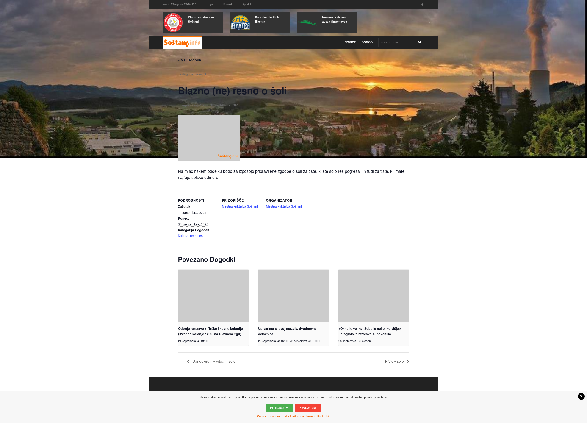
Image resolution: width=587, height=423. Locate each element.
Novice (350, 42)
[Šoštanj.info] (182, 42)
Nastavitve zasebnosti (300, 416)
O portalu (247, 4)
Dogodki (369, 42)
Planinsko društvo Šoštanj (201, 19)
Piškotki (323, 416)
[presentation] (213, 296)
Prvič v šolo (395, 361)
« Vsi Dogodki (190, 60)
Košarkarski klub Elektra (267, 19)
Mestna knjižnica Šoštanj (240, 206)
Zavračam (307, 408)
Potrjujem (279, 408)
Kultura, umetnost (191, 235)
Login (210, 4)
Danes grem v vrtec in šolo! (213, 361)
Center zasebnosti (269, 416)
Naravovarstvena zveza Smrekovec (334, 19)
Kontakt (227, 4)
